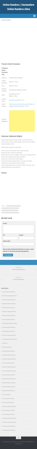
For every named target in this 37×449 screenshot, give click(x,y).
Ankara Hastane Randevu (9, 299)
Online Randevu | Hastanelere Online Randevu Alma (18, 7)
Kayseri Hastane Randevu (9, 367)
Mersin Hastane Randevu (9, 386)
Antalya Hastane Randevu (9, 303)
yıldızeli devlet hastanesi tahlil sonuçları (10, 212)
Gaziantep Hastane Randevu (10, 339)
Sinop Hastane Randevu (9, 410)
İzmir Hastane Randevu (9, 363)
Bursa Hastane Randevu (9, 319)
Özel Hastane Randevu (8, 398)
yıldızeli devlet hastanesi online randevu (10, 208)
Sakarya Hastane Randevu (9, 406)
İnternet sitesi (6, 241)
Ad (4, 235)
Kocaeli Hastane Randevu (9, 371)
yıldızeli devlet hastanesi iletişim (13, 206)
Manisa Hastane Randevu (9, 383)
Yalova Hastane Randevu (9, 426)
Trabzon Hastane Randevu (9, 422)
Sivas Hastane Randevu (9, 414)
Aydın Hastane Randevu (9, 307)
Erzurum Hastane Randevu (9, 335)
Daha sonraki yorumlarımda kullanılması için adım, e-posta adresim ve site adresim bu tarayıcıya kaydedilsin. (18, 250)
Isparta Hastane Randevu (9, 355)
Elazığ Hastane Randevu (9, 331)
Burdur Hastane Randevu (9, 315)
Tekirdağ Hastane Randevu (9, 418)
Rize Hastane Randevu (8, 402)
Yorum (5, 223)
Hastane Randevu (6, 20)
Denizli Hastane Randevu (9, 327)
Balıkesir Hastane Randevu (9, 311)
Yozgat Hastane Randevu (9, 430)
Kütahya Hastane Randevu (9, 379)
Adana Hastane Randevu (9, 292)
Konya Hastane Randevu (9, 375)
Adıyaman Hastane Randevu (10, 296)
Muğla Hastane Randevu (9, 390)
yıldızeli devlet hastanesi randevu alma (10, 210)
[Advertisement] (18, 42)
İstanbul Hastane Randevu (9, 359)
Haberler (5, 343)
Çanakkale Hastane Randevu (10, 323)
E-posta (21, 235)
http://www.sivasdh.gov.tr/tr (16, 100)
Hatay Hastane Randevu (9, 351)
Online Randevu (7, 394)
